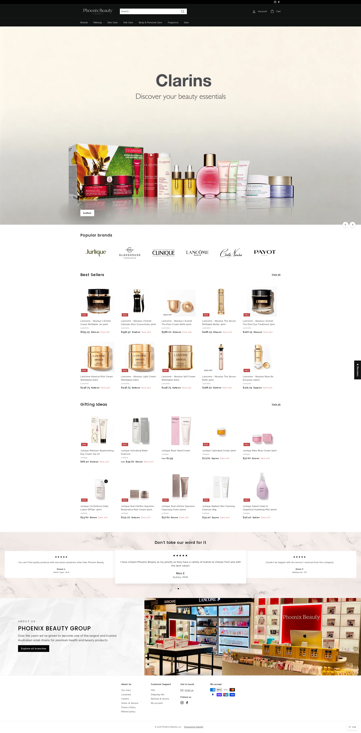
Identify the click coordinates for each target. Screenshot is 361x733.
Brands (84, 22)
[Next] (352, 224)
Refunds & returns (160, 699)
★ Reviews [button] (357, 369)
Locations (126, 694)
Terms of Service (129, 703)
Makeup (97, 22)
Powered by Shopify (193, 727)
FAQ (153, 690)
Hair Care (128, 22)
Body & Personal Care (150, 22)
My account (157, 703)
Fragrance (173, 22)
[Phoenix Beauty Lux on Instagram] (181, 702)
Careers (125, 699)
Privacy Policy (128, 707)
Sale (186, 22)
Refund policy (128, 711)
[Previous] (345, 224)
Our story (126, 690)
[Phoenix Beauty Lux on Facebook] (187, 702)
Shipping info (157, 694)
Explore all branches (33, 648)
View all (276, 274)
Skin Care (113, 22)
